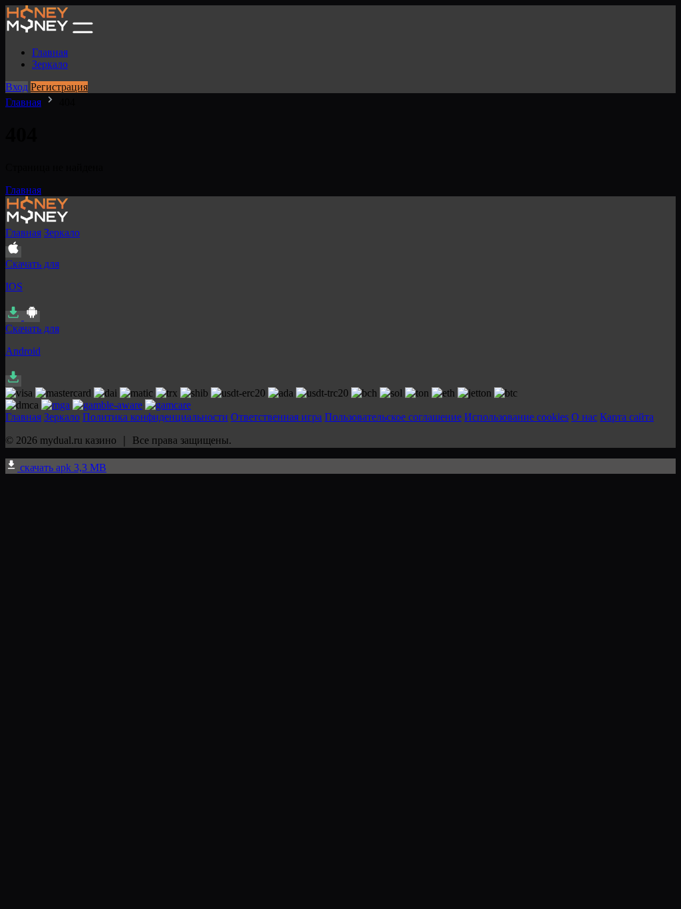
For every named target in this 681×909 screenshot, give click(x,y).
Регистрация (59, 86)
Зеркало (50, 64)
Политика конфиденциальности (155, 417)
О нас (584, 417)
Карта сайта (627, 417)
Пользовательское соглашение (393, 417)
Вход (16, 86)
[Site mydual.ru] (37, 29)
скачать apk (61, 467)
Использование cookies (516, 417)
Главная (50, 52)
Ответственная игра (276, 417)
